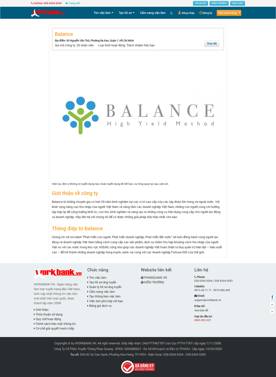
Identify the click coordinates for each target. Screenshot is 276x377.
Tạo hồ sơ (125, 13)
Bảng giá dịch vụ (100, 306)
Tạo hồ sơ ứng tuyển (102, 282)
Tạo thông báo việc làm (104, 296)
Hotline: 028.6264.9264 (47, 3)
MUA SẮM (237, 3)
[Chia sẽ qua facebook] (272, 297)
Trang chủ (74, 3)
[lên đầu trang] (272, 304)
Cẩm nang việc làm (153, 13)
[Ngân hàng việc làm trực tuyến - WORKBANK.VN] (48, 12)
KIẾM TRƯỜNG (219, 3)
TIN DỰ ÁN (200, 3)
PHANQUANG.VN (155, 277)
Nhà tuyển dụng (227, 13)
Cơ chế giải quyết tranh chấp (54, 328)
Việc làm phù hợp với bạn (105, 301)
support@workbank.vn (207, 300)
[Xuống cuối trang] (272, 311)
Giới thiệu (41, 310)
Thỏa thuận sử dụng (49, 314)
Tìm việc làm (102, 13)
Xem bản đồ (201, 310)
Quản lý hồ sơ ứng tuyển (104, 287)
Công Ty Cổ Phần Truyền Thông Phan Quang (83, 349)
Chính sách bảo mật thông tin (55, 324)
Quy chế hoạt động (48, 319)
